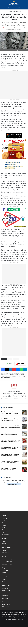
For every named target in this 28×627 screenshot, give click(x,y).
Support (15, 617)
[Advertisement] (14, 85)
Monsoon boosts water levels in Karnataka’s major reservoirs (10, 433)
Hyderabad (4, 7)
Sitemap (20, 619)
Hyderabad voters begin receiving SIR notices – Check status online (10, 440)
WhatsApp (17, 373)
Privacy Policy (22, 617)
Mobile (4, 550)
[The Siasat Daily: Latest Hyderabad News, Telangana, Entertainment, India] (14, 3)
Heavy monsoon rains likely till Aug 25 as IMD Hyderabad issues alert (10, 426)
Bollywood (5, 568)
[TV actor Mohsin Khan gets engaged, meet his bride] (24, 469)
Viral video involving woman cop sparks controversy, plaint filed (10, 454)
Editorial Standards (13, 614)
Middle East (21, 7)
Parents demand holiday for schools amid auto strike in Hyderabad (11, 412)
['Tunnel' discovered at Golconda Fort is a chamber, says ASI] (24, 462)
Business (18, 11)
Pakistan (4, 530)
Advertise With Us (7, 617)
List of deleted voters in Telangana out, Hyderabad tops (10, 419)
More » (25, 398)
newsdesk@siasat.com (14, 484)
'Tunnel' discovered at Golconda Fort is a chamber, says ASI (10, 462)
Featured (4, 518)
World (3, 527)
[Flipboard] (20, 364)
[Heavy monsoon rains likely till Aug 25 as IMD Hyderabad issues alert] (24, 426)
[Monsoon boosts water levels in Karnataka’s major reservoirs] (24, 433)
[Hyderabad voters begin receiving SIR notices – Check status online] (24, 440)
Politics (4, 525)
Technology (5, 552)
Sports (4, 572)
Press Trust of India (8, 27)
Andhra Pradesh (6, 590)
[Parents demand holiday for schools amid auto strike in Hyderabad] (24, 412)
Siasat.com (12, 11)
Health (4, 579)
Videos (4, 543)
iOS (9, 377)
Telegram (23, 373)
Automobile (5, 606)
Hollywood (5, 570)
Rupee (9, 359)
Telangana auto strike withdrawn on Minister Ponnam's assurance (11, 447)
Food (3, 581)
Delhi (3, 523)
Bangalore (5, 595)
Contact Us (23, 614)
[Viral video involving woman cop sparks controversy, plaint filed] (24, 454)
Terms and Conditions (11, 619)
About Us (4, 614)
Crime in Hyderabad (7, 559)
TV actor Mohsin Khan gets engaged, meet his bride (8, 469)
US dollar (16, 359)
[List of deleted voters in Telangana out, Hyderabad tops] (24, 419)
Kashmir (4, 532)
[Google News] (8, 363)
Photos (4, 541)
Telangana (10, 7)
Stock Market (6, 604)
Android (3, 377)
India (16, 7)
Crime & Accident (7, 561)
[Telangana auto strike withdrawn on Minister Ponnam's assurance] (24, 447)
